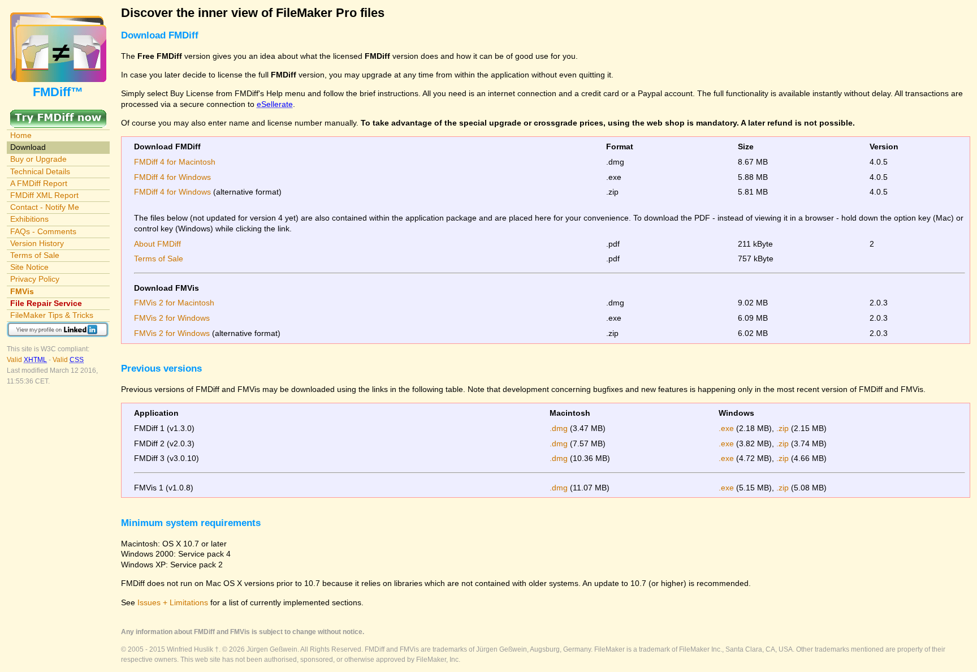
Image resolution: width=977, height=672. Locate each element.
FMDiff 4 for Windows (172, 177)
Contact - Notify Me (44, 207)
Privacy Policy (34, 278)
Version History (37, 243)
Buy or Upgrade (38, 158)
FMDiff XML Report (44, 195)
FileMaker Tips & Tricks (51, 315)
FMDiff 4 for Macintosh (174, 161)
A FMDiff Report (38, 183)
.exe (726, 428)
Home (21, 135)
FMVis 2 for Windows (172, 317)
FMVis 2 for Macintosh (174, 302)
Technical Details (40, 171)
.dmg (559, 428)
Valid (27, 360)
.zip (782, 428)
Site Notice (29, 267)
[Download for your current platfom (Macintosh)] (58, 114)
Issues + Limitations (172, 602)
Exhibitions (29, 218)
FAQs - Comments (43, 231)
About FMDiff (157, 243)
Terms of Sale (34, 255)
